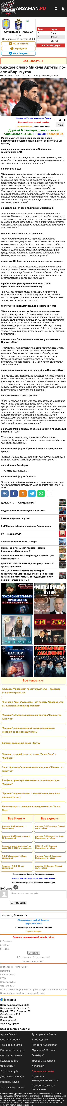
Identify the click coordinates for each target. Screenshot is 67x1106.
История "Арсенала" (44, 1044)
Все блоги (15, 818)
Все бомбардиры (50, 45)
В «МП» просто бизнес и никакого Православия (26, 526)
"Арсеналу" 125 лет (43, 1050)
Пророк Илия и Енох (41, 126)
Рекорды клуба (9, 1081)
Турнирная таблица (44, 1034)
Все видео (48, 818)
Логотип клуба (9, 1071)
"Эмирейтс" (7, 1065)
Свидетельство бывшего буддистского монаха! (33, 874)
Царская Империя (24, 126)
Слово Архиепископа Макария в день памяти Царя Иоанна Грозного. (27, 557)
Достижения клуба (12, 1076)
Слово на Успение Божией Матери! (19, 541)
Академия (38, 1065)
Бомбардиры (40, 1039)
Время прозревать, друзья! (15, 518)
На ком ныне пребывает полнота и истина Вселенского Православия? (23, 549)
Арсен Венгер (8, 1034)
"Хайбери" (38, 1055)
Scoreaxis (20, 915)
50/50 (6, 945)
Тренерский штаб (11, 1044)
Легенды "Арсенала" (12, 1087)
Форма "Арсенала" (11, 1055)
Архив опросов (41, 957)
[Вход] (15, 887)
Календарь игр (9, 1060)
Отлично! (7, 941)
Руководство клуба (12, 1050)
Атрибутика (20, 48)
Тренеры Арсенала (43, 1060)
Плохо (6, 948)
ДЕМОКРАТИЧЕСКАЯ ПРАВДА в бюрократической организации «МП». (27, 565)
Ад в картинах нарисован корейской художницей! (33, 883)
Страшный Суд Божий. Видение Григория (33, 928)
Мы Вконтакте (20, 43)
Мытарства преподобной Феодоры (33, 920)
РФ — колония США (11, 534)
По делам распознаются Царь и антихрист (23, 510)
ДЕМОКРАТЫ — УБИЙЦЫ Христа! (18, 502)
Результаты (25, 957)
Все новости (31, 60)
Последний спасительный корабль (33, 122)
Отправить (18, 902)
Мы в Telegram (20, 53)
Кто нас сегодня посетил (15, 1028)
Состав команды (10, 1039)
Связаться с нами (43, 1071)
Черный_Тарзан (9, 1023)
